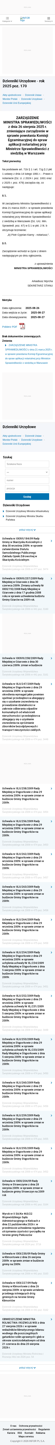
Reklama (40, 1432)
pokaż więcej (26, 1367)
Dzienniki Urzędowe (31, 99)
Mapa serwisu (26, 1436)
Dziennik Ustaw (33, 95)
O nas (13, 1425)
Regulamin (44, 1429)
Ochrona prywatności (30, 1425)
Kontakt (29, 1432)
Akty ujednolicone (12, 95)
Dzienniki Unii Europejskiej (17, 103)
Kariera (11, 1432)
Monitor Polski (10, 99)
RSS (20, 1432)
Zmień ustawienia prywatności (19, 1429)
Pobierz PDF (9, 326)
